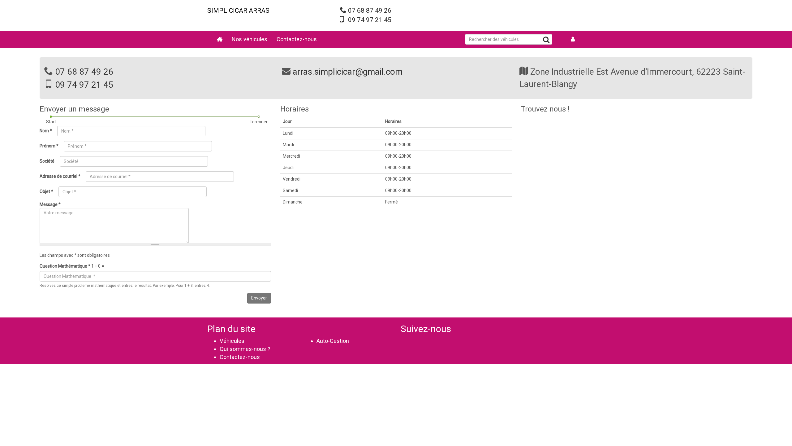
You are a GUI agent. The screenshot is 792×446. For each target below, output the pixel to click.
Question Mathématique (65, 266)
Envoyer (259, 297)
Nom (46, 130)
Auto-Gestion (332, 341)
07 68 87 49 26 (369, 10)
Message (50, 204)
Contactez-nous (297, 39)
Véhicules (232, 341)
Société (47, 161)
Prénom (49, 145)
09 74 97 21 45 (369, 20)
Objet (46, 191)
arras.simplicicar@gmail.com (347, 72)
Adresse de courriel (60, 176)
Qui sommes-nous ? (245, 349)
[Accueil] (219, 39)
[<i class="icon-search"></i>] (546, 40)
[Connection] (573, 39)
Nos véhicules (249, 39)
